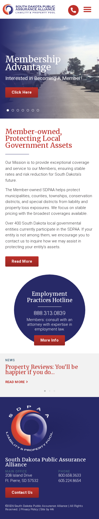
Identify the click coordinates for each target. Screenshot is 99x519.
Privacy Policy (29, 509)
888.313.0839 (49, 313)
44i (52, 509)
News (10, 360)
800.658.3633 (69, 475)
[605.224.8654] (73, 10)
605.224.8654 (69, 481)
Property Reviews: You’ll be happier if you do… (41, 369)
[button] (87, 9)
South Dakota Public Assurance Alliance (45, 462)
